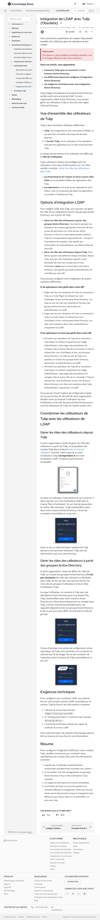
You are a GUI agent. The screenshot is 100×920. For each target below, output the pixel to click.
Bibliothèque (16, 99)
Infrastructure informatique (24, 62)
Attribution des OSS (33, 917)
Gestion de (16, 37)
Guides (14, 95)
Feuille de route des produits (45, 894)
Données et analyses (58, 846)
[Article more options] (92, 32)
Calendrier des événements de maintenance (24, 49)
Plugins (53, 866)
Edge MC (7, 887)
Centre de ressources (43, 881)
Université (38, 884)
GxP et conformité (57, 859)
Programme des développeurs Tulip (48, 897)
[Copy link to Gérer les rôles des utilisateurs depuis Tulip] (51, 437)
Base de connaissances (43, 891)
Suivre (71, 32)
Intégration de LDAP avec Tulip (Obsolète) (25, 87)
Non (62, 815)
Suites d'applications (81, 843)
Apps (75, 846)
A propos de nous (10, 917)
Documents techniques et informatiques (39, 11)
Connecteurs (78, 849)
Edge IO (7, 884)
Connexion (72, 882)
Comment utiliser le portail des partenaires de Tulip (24, 57)
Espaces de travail (57, 863)
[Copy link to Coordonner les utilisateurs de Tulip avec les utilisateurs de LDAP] (54, 425)
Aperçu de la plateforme (59, 843)
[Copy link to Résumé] (57, 744)
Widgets (76, 853)
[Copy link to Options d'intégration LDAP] (88, 203)
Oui (48, 815)
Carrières (21, 917)
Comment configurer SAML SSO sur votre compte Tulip (25, 74)
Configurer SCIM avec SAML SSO (25, 82)
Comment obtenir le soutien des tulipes (24, 53)
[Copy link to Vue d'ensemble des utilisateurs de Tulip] (57, 119)
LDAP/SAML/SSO (63, 11)
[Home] (20, 4)
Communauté (39, 887)
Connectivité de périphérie (60, 849)
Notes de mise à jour (19, 103)
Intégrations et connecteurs (61, 856)
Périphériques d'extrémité (14, 881)
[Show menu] (75, 4)
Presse (44, 917)
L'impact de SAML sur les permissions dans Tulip (25, 78)
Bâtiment (15, 28)
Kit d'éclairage (9, 891)
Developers (16, 41)
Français (89, 4)
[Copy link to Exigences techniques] (79, 692)
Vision (52, 869)
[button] (84, 11)
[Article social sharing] (86, 32)
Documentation (16, 11)
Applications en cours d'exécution (23, 32)
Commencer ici (17, 24)
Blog (36, 900)
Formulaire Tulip (20, 91)
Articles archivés (18, 107)
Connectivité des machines (61, 853)
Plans (6, 894)
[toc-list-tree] (80, 32)
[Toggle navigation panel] (36, 21)
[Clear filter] (32, 19)
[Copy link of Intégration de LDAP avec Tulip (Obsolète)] (61, 23)
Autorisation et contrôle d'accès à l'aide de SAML (25, 70)
